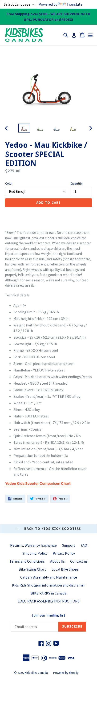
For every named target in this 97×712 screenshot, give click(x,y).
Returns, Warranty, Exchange (33, 545)
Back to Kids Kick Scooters (52, 528)
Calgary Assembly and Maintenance (48, 577)
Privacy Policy (64, 553)
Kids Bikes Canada (36, 673)
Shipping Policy (34, 553)
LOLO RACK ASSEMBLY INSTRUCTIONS (49, 601)
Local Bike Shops (65, 569)
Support (68, 545)
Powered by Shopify (65, 673)
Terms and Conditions (27, 561)
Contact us (79, 561)
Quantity (77, 183)
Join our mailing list (48, 615)
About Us (57, 561)
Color (9, 183)
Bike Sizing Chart (32, 569)
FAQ (84, 545)
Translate (74, 4)
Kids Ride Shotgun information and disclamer (48, 585)
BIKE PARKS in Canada (48, 593)
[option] (24, 128)
